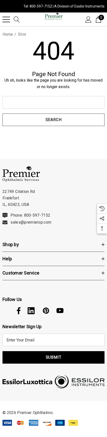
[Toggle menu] (6, 19)
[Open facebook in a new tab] (17, 310)
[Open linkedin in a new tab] (31, 310)
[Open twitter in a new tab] (5, 310)
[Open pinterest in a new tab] (46, 310)
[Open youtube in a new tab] (59, 310)
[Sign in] (88, 19)
